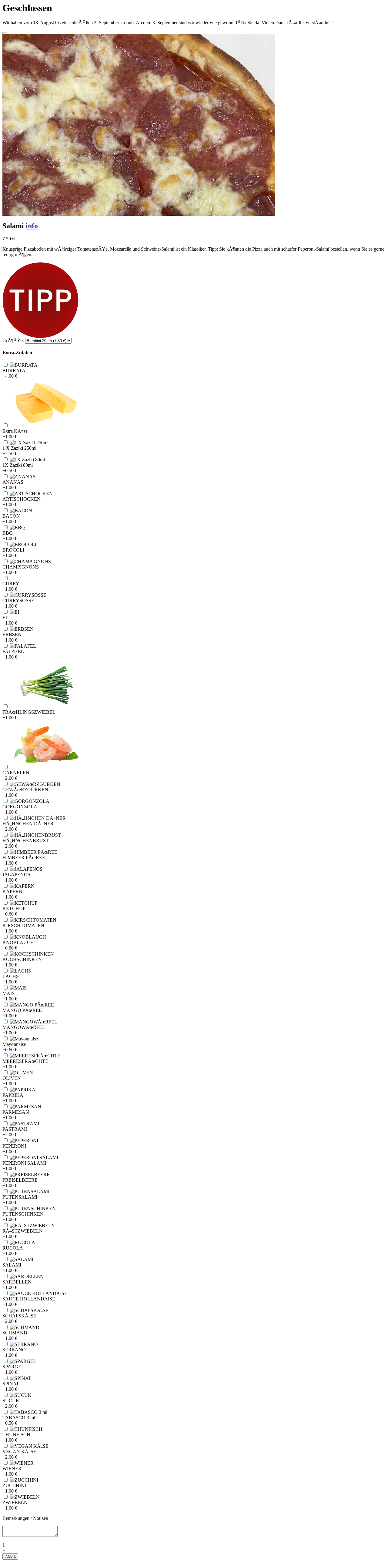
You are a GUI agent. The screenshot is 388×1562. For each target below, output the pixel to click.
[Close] (4, 33)
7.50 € (10, 1556)
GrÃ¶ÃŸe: (13, 340)
